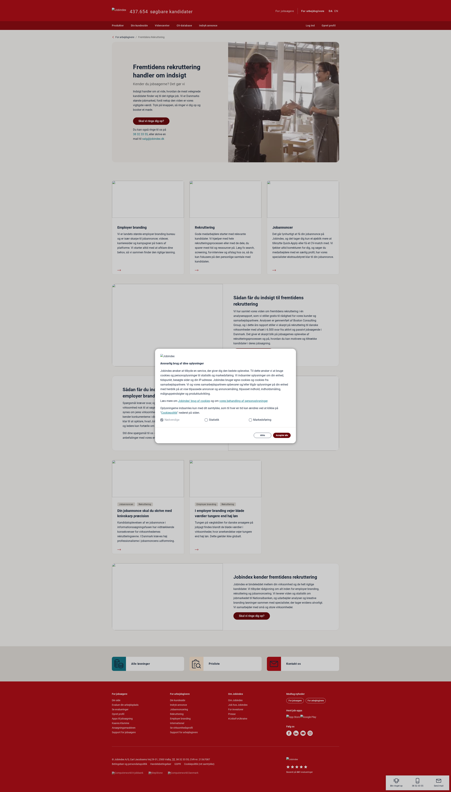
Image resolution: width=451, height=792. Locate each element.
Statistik (214, 419)
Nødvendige (172, 419)
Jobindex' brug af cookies (194, 401)
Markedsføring (262, 419)
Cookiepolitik (169, 412)
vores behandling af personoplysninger (243, 401)
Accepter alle (282, 435)
